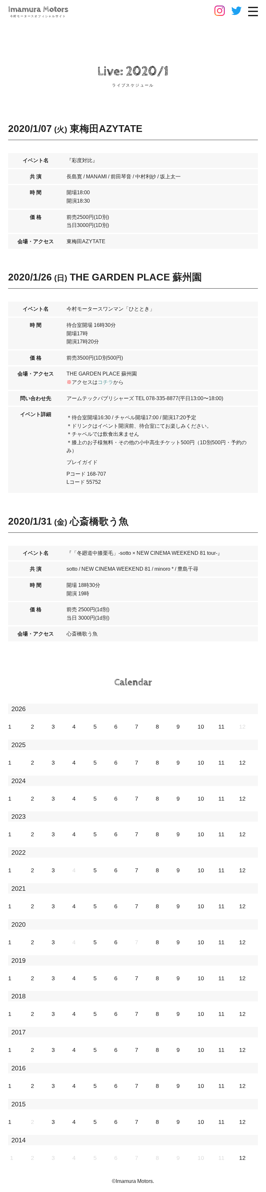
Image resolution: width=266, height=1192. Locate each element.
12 (242, 762)
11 (221, 726)
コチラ (105, 382)
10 (201, 726)
